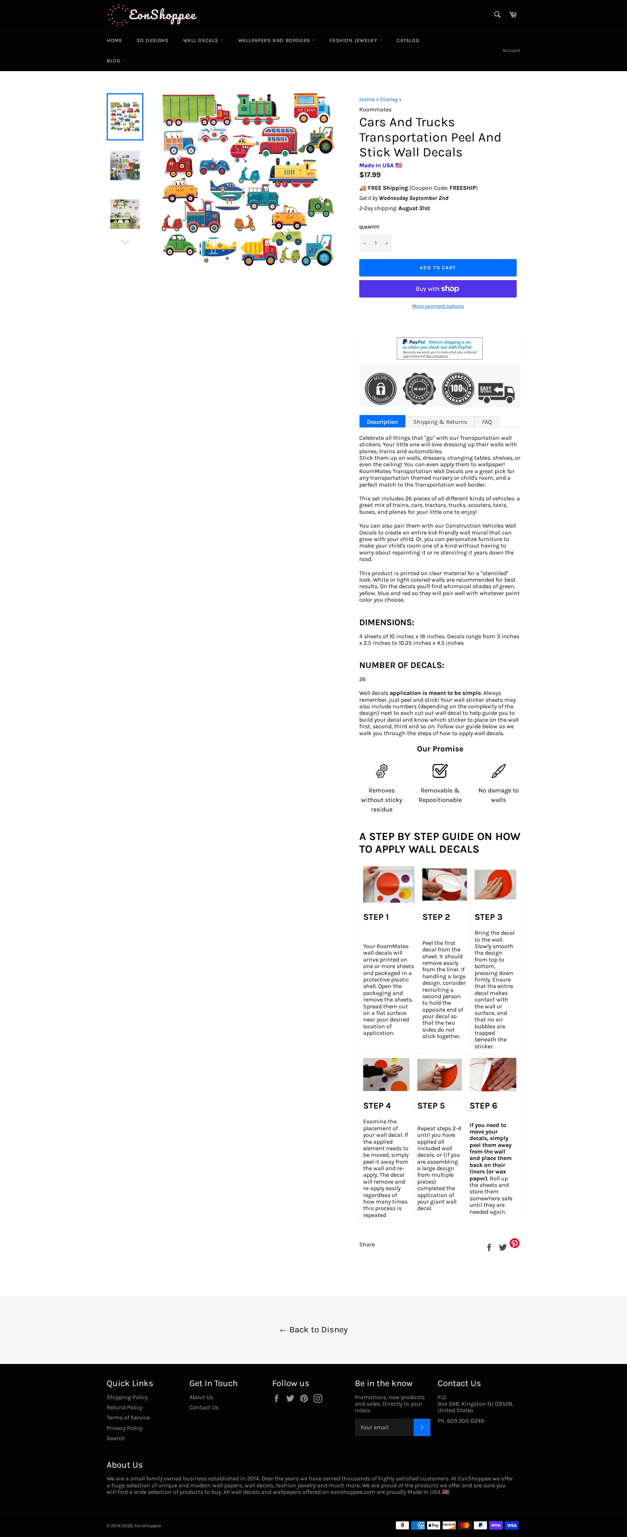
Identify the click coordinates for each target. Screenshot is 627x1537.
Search (116, 1438)
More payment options (438, 306)
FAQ (487, 421)
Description (382, 421)
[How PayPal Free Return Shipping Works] (440, 357)
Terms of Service (128, 1417)
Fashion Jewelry (354, 40)
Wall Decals (201, 40)
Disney (389, 99)
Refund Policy (124, 1407)
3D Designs (152, 40)
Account (511, 50)
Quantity (369, 227)
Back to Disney (317, 1330)
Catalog (408, 40)
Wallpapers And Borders (275, 40)
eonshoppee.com (353, 1491)
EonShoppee (148, 1525)
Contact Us (203, 1407)
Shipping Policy (127, 1397)
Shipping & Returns (440, 421)
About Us (201, 1397)
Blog (114, 61)
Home (114, 40)
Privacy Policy (124, 1428)
